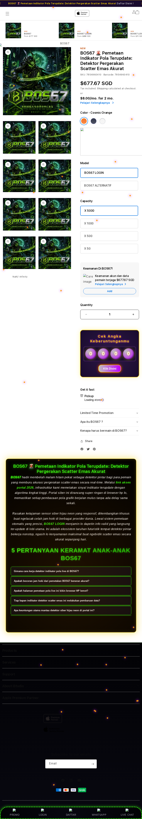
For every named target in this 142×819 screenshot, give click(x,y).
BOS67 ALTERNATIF (97, 185)
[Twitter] (89, 450)
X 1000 (89, 223)
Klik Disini (109, 368)
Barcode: (109, 74)
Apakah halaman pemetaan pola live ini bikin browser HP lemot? (51, 590)
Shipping (102, 88)
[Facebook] (82, 450)
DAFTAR (71, 814)
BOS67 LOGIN (94, 173)
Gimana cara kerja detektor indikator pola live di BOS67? (46, 571)
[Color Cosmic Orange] (84, 121)
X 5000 (89, 210)
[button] (109, 413)
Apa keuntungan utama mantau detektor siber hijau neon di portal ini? (54, 610)
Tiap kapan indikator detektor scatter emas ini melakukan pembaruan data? (57, 600)
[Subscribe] (93, 764)
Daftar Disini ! (125, 3)
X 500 (88, 236)
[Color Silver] (102, 121)
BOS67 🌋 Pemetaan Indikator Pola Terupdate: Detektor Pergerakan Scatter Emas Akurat (71, 3)
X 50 (87, 248)
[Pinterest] (95, 450)
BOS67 (16, 477)
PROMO (14, 814)
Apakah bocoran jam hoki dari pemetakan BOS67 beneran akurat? (51, 581)
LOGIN (43, 814)
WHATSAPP (99, 814)
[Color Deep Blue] (94, 121)
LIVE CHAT (127, 814)
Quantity (86, 305)
